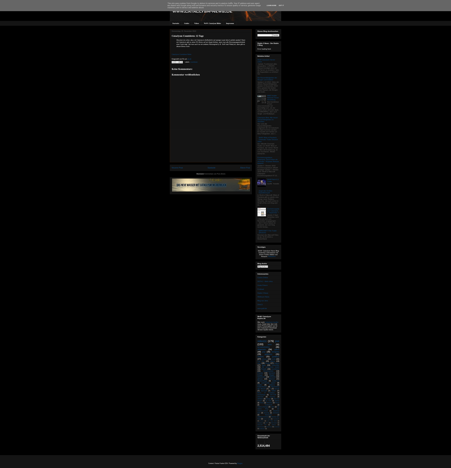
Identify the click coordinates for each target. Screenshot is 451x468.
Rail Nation (274, 423)
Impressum (230, 23)
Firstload (260, 289)
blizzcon (272, 379)
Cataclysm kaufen (271, 322)
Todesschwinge (262, 407)
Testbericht (268, 405)
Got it (281, 5)
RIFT (267, 423)
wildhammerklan (262, 417)
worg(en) (275, 352)
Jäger (264, 365)
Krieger (260, 375)
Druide (267, 363)
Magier (271, 375)
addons (274, 424)
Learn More (271, 5)
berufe (276, 389)
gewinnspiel (260, 426)
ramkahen (276, 413)
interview (260, 397)
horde (273, 359)
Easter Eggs (266, 419)
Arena (262, 403)
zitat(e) (260, 356)
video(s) (261, 341)
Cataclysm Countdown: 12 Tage (188, 36)
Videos (196, 23)
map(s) (276, 363)
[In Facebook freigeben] (179, 62)
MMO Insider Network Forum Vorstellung (273, 98)
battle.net (275, 381)
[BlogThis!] (175, 62)
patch (276, 349)
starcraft (264, 391)
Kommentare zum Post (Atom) (214, 174)
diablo (259, 385)
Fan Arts (260, 361)
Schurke (273, 377)
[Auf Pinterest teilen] (182, 62)
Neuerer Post (177, 168)
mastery (272, 397)
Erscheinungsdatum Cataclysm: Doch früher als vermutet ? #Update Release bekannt (268, 160)
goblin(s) (268, 354)
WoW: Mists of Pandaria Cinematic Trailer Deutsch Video (267, 139)
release (264, 359)
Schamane (261, 377)
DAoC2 (260, 304)
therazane (268, 415)
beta (270, 344)
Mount (277, 403)
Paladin (264, 369)
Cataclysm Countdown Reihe (181, 54)
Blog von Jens (262, 301)
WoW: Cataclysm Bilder (212, 23)
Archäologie (261, 395)
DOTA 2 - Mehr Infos (265, 281)
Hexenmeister (268, 371)
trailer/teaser (262, 387)
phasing (266, 413)
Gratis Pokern (262, 285)
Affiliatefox (272, 256)
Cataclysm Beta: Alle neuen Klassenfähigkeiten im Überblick (267, 120)
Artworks (269, 403)
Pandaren (260, 423)
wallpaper (262, 428)
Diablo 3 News (262, 293)
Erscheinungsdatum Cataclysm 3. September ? (273, 211)
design (268, 399)
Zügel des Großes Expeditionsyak (265, 192)
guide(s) (275, 356)
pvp (263, 352)
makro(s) (269, 426)
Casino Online (262, 277)
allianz (272, 361)
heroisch (272, 373)
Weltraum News (263, 297)
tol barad (276, 426)
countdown (194, 62)
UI (270, 389)
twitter (274, 391)
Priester (260, 373)
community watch (268, 383)
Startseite (175, 23)
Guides (186, 23)
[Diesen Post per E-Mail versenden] (173, 62)
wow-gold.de (262, 308)
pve (277, 341)
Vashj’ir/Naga (262, 381)
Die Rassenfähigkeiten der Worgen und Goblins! (267, 79)
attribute (260, 399)
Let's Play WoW (272, 421)
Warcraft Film (261, 424)
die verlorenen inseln (270, 367)
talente (277, 401)
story (259, 363)
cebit (272, 407)
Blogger (239, 463)
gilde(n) (272, 385)
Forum (262, 421)
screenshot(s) (263, 347)
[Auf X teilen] (177, 62)
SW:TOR (273, 395)
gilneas (260, 379)
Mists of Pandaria (265, 393)
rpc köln (268, 401)
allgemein (261, 349)
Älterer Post (245, 168)
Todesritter (275, 365)
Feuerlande (276, 419)
